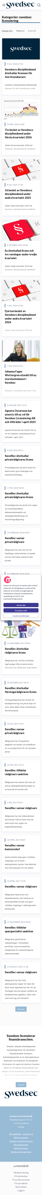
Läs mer (21, 1084)
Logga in (21, 1190)
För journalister (21, 1183)
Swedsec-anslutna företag (21, 1141)
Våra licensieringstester (21, 1152)
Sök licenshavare (21, 1137)
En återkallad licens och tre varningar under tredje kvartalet (21, 254)
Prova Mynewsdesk (21, 1180)
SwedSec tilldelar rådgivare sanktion (16, 772)
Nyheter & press (21, 1148)
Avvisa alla (21, 605)
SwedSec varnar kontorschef (14, 847)
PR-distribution (21, 1176)
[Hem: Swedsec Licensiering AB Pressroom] (20, 5)
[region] (21, 597)
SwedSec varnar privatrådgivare (14, 539)
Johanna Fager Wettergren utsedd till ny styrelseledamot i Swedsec (20, 377)
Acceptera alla (21, 610)
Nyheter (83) (7, 31)
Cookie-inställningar (21, 616)
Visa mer (21, 1009)
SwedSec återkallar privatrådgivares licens (19, 457)
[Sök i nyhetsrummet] (39, 5)
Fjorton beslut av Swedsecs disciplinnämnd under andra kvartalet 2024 (20, 316)
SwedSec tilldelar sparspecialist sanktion (19, 929)
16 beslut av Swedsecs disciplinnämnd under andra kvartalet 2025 (18, 194)
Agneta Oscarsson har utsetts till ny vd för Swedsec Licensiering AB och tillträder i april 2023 (20, 416)
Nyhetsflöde (21, 1187)
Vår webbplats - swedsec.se (21, 1134)
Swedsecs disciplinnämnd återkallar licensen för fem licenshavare (20, 73)
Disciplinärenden (21, 1145)
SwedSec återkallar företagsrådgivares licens (20, 689)
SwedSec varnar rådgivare (21, 808)
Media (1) (20, 31)
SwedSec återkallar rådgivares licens (17, 650)
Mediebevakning (21, 1172)
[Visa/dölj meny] (3, 5)
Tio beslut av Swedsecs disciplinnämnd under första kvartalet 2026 (19, 133)
